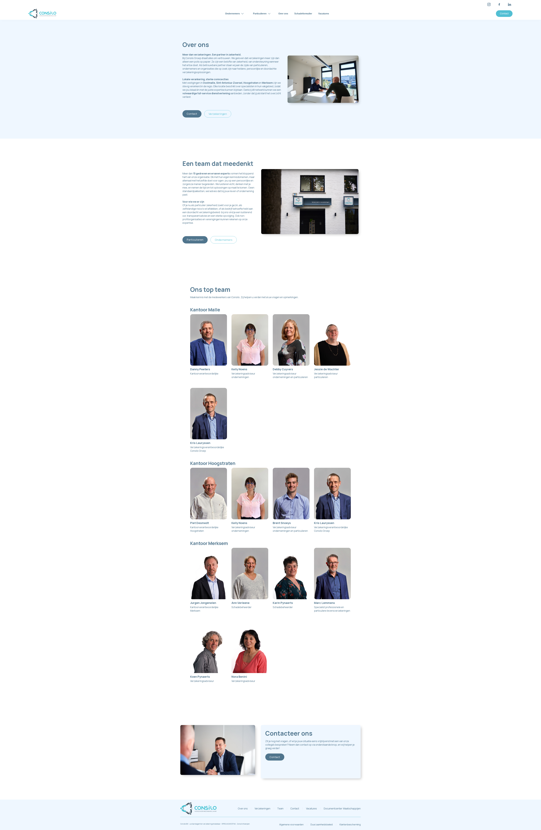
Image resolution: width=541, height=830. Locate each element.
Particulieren (195, 239)
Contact (504, 13)
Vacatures (323, 13)
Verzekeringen (218, 114)
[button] (234, 13)
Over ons (283, 13)
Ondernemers (223, 239)
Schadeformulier (303, 13)
